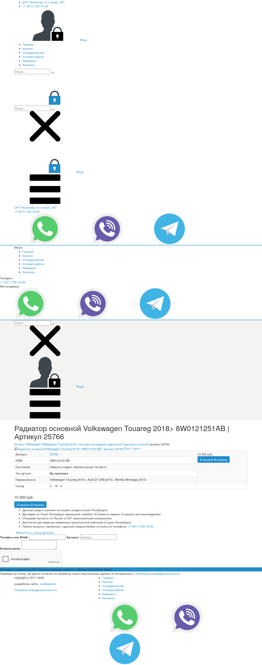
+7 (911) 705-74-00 (35, 6)
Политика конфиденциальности (35, 590)
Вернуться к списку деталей (33, 532)
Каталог (28, 48)
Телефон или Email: (14, 537)
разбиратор (48, 584)
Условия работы (33, 57)
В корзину (213, 459)
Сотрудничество (33, 52)
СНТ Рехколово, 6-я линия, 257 (44, 2)
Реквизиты (29, 61)
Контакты (29, 65)
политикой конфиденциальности (158, 573)
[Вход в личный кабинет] (45, 104)
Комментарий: (10, 548)
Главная (28, 44)
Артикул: (72, 537)
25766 (54, 454)
